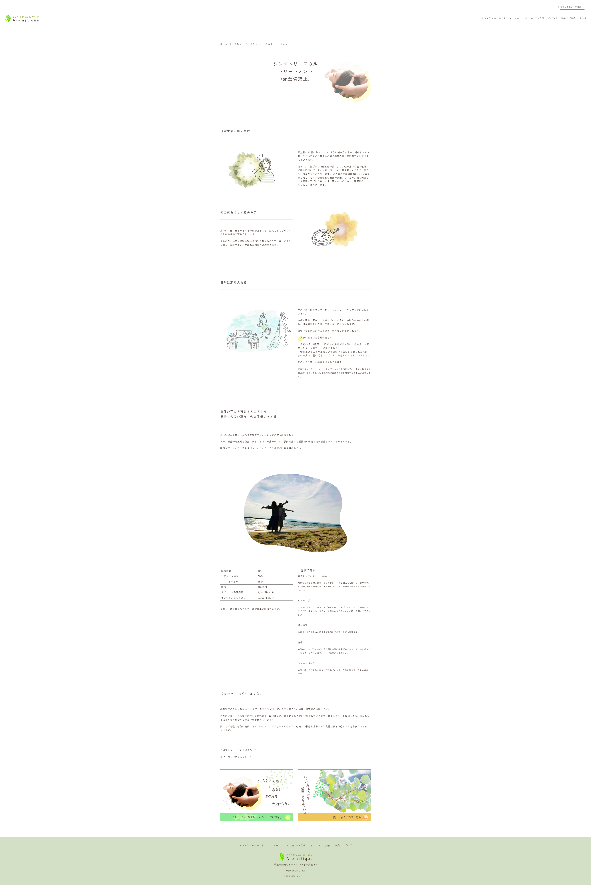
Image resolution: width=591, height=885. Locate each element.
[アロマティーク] (22, 19)
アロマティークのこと (493, 18)
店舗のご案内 (568, 18)
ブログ (582, 18)
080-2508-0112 (295, 870)
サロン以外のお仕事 (533, 18)
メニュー (514, 18)
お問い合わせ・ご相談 (571, 7)
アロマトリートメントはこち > (238, 750)
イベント (553, 18)
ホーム (224, 44)
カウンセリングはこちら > (235, 757)
